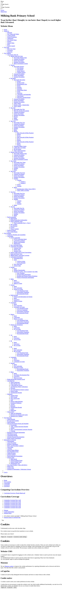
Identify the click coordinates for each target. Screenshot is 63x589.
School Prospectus (12, 37)
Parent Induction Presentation (14, 456)
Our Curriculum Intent (16, 245)
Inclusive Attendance (12, 444)
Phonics (16, 116)
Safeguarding (10, 441)
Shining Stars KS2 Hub (16, 152)
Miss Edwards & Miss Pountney (25, 133)
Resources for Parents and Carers (19, 414)
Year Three (13, 161)
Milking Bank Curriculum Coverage (19, 255)
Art (11, 335)
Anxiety (12, 404)
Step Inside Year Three (20, 162)
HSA (8, 44)
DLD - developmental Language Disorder (21, 429)
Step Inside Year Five (19, 193)
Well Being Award (12, 434)
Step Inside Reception (19, 80)
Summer (19, 186)
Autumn (19, 180)
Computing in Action (19, 361)
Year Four (13, 171)
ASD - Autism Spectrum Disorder (19, 426)
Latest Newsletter (11, 442)
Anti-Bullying (10, 381)
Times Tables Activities (23, 190)
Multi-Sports (13, 459)
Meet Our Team (11, 49)
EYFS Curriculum (15, 237)
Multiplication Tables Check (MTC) (26, 189)
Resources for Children (16, 416)
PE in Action (17, 345)
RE (11, 347)
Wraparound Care (15, 463)
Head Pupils (13, 218)
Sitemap (6, 510)
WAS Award (13, 397)
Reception (13, 78)
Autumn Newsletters (19, 59)
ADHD (12, 428)
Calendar (9, 448)
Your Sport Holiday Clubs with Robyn (17, 465)
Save (15, 587)
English (12, 267)
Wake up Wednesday (15, 413)
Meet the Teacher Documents (21, 110)
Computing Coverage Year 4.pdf (12, 504)
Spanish (12, 363)
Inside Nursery (21, 71)
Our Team (6, 47)
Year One (12, 108)
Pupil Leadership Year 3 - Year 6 (22, 223)
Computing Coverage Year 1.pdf (12, 500)
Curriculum (10, 236)
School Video (10, 43)
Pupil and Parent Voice (16, 254)
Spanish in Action (18, 367)
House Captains (14, 229)
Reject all (3, 536)
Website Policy (8, 513)
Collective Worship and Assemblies (16, 234)
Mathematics (17, 243)
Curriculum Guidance (19, 240)
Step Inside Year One (19, 109)
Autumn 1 (23, 181)
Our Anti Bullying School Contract (19, 389)
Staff (11, 400)
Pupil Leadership (11, 217)
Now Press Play (18, 264)
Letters (12, 409)
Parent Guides (14, 391)
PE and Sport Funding (13, 420)
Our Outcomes (8, 417)
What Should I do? (15, 383)
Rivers (18, 136)
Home (5, 29)
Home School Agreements (14, 438)
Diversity (12, 388)
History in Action (18, 319)
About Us (6, 31)
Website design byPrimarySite (12, 517)
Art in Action (17, 339)
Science (12, 285)
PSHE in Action (18, 301)
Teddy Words (17, 103)
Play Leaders (13, 224)
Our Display (20, 69)
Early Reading (21, 273)
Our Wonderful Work (22, 291)
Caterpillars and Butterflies (24, 94)
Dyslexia (12, 431)
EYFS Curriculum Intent (20, 239)
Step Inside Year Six (19, 208)
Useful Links (10, 468)
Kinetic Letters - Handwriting (21, 105)
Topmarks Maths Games (20, 146)
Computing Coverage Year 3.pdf (12, 503)
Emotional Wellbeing (15, 403)
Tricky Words (17, 106)
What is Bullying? (15, 382)
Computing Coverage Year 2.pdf (12, 501)
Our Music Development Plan (21, 375)
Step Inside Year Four (19, 172)
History (12, 314)
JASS (15, 260)
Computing (13, 357)
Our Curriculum (18, 288)
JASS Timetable (21, 262)
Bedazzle (12, 406)
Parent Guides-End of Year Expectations (20, 252)
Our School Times (12, 40)
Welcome (9, 32)
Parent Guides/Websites (16, 401)
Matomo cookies (9, 566)
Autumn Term (17, 248)
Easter (18, 91)
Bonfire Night (20, 82)
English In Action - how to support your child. (26, 271)
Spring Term (17, 249)
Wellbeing (9, 394)
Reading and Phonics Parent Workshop (27, 276)
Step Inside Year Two (19, 122)
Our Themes (20, 68)
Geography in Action (19, 307)
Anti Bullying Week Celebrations (19, 386)
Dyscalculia (13, 425)
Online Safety (10, 412)
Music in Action (18, 378)
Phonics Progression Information (25, 277)
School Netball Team (15, 462)
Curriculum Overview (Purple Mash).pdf (14, 493)
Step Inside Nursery (19, 66)
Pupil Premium (11, 422)
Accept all (9, 536)
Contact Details (11, 35)
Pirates (19, 85)
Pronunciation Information (24, 274)
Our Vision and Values (13, 34)
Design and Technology (16, 324)
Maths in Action (18, 283)
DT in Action (17, 329)
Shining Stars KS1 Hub (16, 56)
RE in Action (17, 351)
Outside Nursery (21, 72)
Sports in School (11, 230)
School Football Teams (16, 460)
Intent (15, 268)
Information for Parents (10, 440)
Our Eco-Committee (22, 310)
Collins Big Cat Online (20, 147)
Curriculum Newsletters (16, 246)
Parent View (10, 466)
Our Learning (7, 233)
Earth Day (19, 93)
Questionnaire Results (16, 392)
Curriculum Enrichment (16, 257)
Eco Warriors (13, 226)
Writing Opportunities (19, 270)
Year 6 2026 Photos (12, 231)
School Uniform (11, 454)
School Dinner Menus (13, 450)
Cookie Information (9, 511)
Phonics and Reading (19, 242)
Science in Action (18, 289)
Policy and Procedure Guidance (15, 445)
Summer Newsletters (19, 62)
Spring (19, 184)
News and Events (15, 398)
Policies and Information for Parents (23, 296)
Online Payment (11, 453)
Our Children (7, 53)
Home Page (4, 11)
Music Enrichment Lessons (21, 63)
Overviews (16, 282)
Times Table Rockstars (20, 150)
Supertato (19, 88)
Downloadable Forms (12, 451)
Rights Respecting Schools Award (16, 379)
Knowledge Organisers (23, 292)
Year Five (13, 192)
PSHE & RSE (14, 295)
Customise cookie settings (20, 536)
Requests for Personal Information (16, 432)
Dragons (19, 87)
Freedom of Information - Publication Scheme (19, 469)
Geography (13, 302)
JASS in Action (21, 261)
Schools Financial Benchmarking (15, 437)
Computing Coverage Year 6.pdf (12, 507)
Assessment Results (12, 435)
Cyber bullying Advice (16, 385)
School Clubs (17, 265)
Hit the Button (17, 149)
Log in (2, 10)
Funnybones (20, 96)
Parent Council (11, 46)
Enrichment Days (18, 258)
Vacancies (9, 51)
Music (12, 372)
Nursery (9, 41)
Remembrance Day (22, 84)
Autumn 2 (23, 183)
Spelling (16, 119)
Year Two (13, 121)
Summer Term (17, 251)
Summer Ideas (14, 395)
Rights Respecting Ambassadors (18, 220)
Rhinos (19, 134)
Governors (10, 50)
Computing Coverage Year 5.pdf (12, 506)
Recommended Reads (22, 293)
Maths (15, 118)
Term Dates (10, 447)
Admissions (10, 38)
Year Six (12, 206)
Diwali (19, 81)
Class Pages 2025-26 (12, 54)
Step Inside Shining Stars (20, 57)
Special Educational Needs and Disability (18, 423)
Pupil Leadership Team (16, 221)
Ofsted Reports (11, 419)
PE (11, 341)
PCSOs (12, 227)
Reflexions (13, 410)
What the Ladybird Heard (23, 97)
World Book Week (22, 90)
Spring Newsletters (19, 60)
